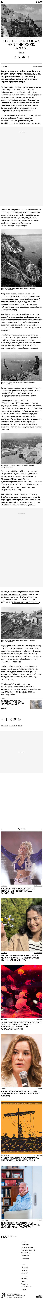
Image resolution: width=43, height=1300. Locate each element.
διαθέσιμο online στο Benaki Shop (25, 602)
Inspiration (4, 886)
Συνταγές (25, 1276)
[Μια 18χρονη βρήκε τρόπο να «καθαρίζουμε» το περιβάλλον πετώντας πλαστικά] (21, 924)
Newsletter (25, 1255)
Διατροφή (25, 1273)
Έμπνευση (21, 52)
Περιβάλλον (4, 952)
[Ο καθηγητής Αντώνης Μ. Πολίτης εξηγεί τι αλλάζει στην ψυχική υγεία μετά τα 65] (21, 1192)
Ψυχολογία (25, 1267)
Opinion (3, 1088)
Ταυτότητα (25, 1244)
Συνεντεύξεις (4, 1220)
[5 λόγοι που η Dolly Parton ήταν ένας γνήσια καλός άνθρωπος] (21, 858)
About (24, 1242)
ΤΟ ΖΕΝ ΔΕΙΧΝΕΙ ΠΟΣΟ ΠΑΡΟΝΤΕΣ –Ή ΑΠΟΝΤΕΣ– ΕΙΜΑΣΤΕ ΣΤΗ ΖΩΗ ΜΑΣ (13, 703)
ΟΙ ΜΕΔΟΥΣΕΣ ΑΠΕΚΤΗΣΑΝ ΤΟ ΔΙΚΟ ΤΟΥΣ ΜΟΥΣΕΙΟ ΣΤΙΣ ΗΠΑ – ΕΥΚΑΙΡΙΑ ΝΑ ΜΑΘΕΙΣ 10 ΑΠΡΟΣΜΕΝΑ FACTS (21, 1025)
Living (23, 1281)
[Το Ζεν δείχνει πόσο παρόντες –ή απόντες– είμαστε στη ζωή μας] (36, 704)
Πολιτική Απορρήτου (28, 1250)
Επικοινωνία (25, 1258)
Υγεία (23, 1265)
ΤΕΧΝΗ (20, 725)
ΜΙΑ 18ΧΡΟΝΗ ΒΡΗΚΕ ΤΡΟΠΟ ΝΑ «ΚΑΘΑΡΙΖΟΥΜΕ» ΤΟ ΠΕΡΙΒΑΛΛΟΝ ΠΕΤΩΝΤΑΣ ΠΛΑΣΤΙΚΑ (20, 958)
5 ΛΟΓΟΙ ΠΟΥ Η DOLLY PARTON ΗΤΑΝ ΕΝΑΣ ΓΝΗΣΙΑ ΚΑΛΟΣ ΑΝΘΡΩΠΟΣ (18, 891)
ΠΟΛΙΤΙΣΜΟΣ (13, 725)
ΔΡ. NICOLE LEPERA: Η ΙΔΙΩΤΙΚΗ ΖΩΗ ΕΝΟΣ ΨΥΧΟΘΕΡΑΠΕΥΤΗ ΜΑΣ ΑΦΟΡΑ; (20, 1093)
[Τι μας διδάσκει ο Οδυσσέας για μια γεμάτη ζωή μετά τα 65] (21, 1127)
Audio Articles (26, 1287)
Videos (24, 1289)
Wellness (24, 1270)
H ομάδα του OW (27, 1247)
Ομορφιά (24, 1278)
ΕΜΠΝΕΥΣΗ (4, 725)
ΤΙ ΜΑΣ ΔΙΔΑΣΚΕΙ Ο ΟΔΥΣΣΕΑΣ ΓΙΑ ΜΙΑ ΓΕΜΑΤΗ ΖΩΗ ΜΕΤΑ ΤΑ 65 (20, 1159)
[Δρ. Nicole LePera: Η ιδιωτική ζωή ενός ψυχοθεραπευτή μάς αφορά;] (21, 1060)
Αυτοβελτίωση (5, 1155)
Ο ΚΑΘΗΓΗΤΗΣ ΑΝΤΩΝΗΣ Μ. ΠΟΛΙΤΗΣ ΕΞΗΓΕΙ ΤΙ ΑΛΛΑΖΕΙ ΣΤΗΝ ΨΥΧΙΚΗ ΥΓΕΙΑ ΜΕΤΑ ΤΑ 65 (20, 1225)
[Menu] (21, 2)
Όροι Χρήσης (26, 1253)
